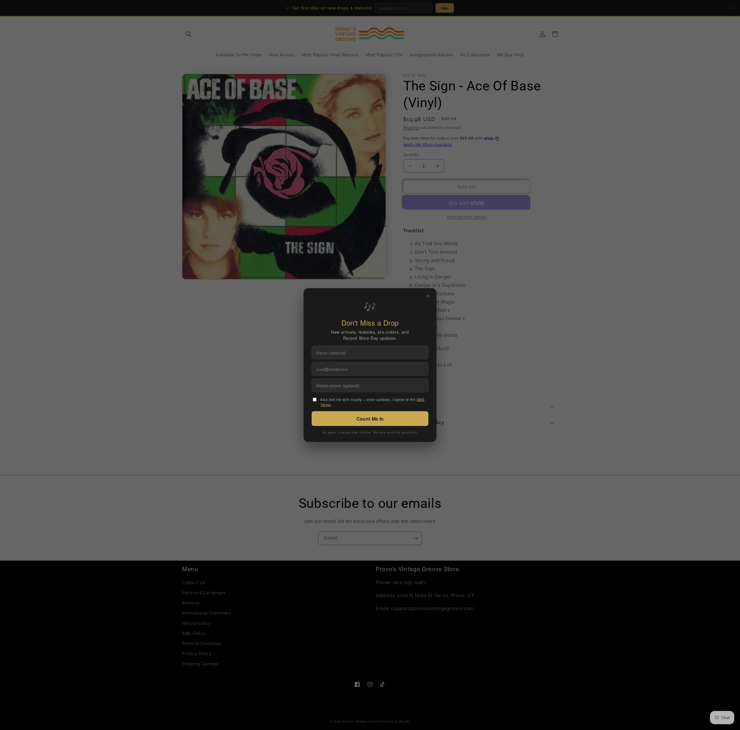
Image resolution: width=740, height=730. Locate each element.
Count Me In (370, 418)
